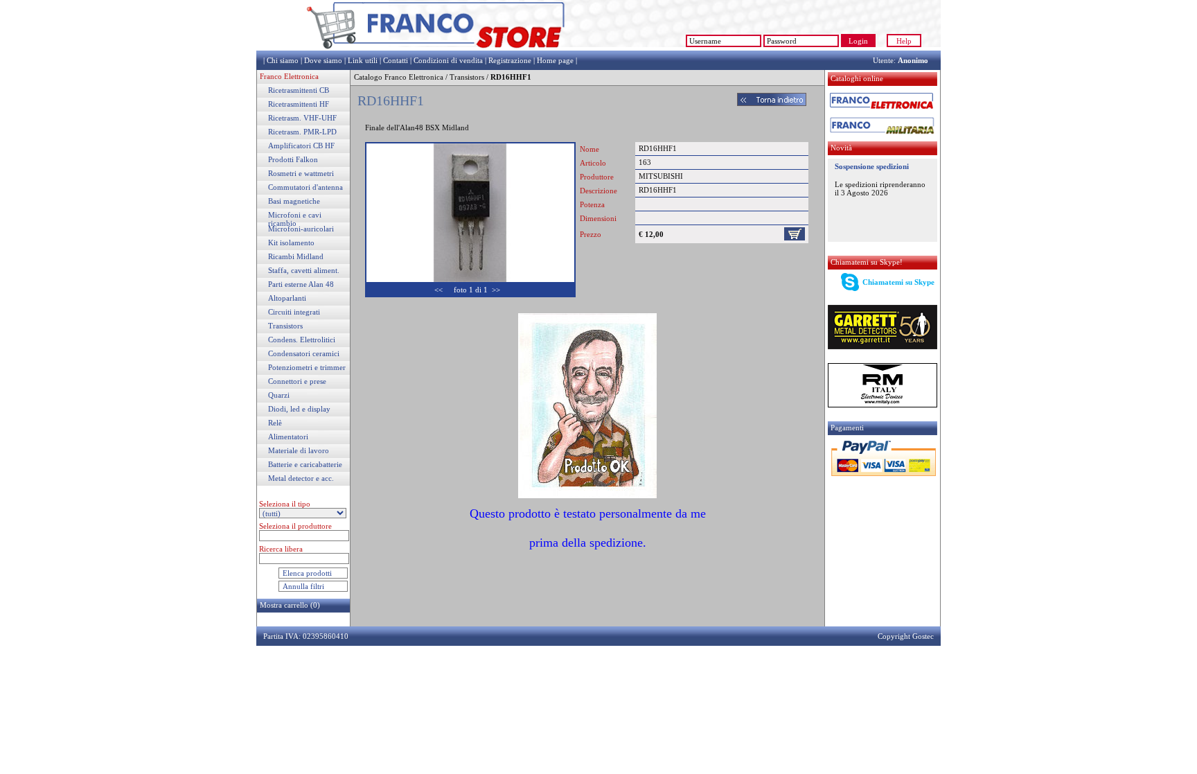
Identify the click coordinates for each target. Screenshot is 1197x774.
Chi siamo (283, 60)
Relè (275, 423)
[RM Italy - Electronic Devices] (882, 405)
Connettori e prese (297, 381)
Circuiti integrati (294, 312)
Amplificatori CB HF (301, 145)
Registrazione (509, 60)
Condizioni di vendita (448, 60)
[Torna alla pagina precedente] (771, 103)
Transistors (285, 326)
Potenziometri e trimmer (307, 367)
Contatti (395, 60)
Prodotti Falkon (293, 159)
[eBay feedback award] (623, 48)
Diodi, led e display (299, 409)
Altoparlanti (287, 298)
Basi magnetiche (294, 201)
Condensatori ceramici (303, 353)
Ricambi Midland (295, 256)
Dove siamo (323, 60)
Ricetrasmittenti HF (298, 104)
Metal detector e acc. (301, 478)
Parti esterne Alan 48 (301, 284)
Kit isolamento (291, 242)
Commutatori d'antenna (305, 187)
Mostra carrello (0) (290, 605)
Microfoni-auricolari (301, 229)
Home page (555, 60)
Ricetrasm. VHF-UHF (302, 118)
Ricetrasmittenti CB (298, 90)
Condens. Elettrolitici (301, 339)
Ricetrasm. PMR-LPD (302, 131)
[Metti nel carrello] (794, 233)
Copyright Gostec (906, 636)
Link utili (363, 60)
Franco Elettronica (289, 76)
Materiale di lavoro (298, 450)
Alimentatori (288, 436)
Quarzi (279, 395)
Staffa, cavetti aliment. (303, 270)
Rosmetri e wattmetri (301, 173)
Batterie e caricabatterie (305, 464)
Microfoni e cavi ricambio (294, 219)
